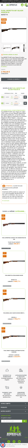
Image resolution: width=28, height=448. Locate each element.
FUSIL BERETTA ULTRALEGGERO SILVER (14, 275)
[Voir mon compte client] (22, 4)
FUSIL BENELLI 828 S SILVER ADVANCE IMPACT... (14, 313)
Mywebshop (12, 446)
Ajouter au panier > (6, 248)
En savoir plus (5, 200)
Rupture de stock (7, 285)
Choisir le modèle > (14, 79)
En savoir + (4, 66)
